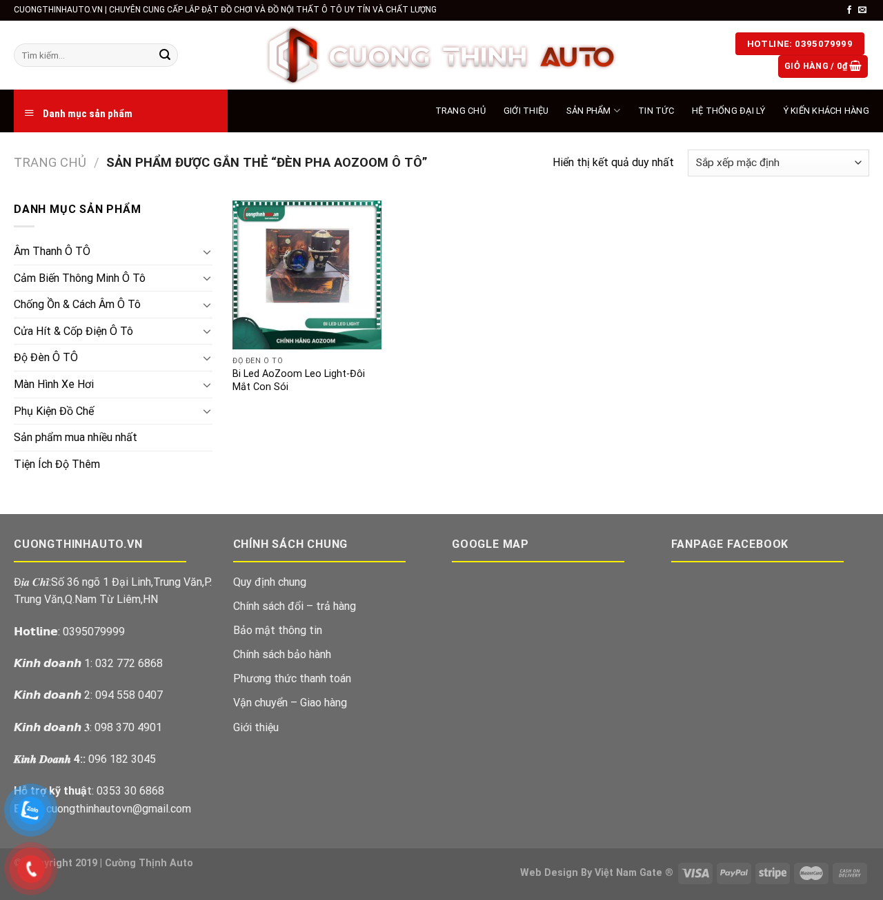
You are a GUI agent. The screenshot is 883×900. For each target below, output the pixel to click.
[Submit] (165, 55)
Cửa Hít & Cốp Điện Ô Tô (73, 331)
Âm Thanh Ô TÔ (52, 251)
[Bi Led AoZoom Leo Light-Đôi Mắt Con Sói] (306, 275)
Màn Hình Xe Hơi (54, 384)
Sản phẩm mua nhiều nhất (75, 437)
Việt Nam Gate (628, 873)
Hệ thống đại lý (729, 110)
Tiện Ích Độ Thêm (57, 464)
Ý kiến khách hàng (826, 110)
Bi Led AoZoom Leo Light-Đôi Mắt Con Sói (298, 380)
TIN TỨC (656, 110)
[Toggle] (206, 251)
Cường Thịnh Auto (149, 863)
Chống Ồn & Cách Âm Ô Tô (77, 304)
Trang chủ (50, 162)
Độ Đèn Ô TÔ (46, 357)
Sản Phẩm (588, 110)
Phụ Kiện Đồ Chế (54, 411)
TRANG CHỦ (460, 110)
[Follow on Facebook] (849, 10)
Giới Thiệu (526, 110)
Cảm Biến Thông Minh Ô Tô (80, 278)
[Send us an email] (862, 10)
